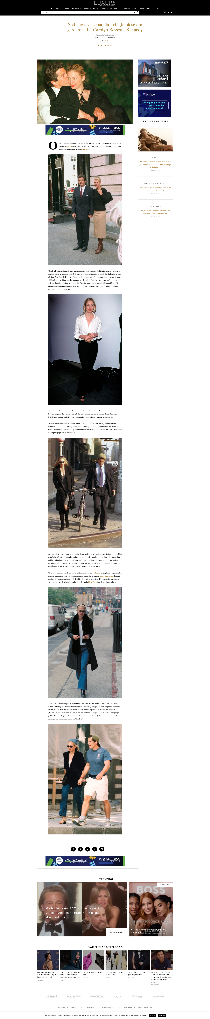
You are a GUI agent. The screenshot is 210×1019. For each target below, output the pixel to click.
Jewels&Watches (109, 8)
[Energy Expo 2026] (85, 129)
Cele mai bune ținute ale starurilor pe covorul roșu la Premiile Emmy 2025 (47, 974)
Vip (158, 8)
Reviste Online (145, 1007)
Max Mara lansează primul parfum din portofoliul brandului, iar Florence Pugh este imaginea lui (155, 164)
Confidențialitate (110, 1007)
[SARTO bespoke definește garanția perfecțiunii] (139, 960)
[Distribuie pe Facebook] (98, 45)
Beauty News (164, 884)
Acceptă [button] (152, 1015)
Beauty (96, 8)
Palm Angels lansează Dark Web (93, 973)
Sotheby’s (86, 149)
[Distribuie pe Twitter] (101, 45)
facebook (162, 12)
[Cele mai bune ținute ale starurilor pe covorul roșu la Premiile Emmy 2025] (48, 960)
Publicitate (76, 1007)
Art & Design (155, 207)
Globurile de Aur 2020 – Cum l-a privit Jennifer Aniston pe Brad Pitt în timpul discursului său (72, 913)
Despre (61, 1007)
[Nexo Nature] (154, 86)
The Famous (76, 8)
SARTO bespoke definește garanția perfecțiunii (137, 973)
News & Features (152, 184)
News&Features (62, 8)
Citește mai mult (116, 932)
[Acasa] (51, 8)
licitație (69, 146)
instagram (165, 12)
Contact (91, 1007)
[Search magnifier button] (137, 12)
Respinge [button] (162, 1015)
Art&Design (124, 8)
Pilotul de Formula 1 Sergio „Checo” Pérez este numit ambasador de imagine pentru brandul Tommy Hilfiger (161, 975)
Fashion (87, 8)
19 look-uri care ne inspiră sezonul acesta (115, 973)
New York (92, 582)
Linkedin (168, 12)
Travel (163, 184)
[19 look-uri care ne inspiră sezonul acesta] (116, 960)
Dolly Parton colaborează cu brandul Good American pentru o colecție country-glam (70, 974)
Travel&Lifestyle (147, 8)
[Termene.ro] (154, 116)
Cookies (128, 1007)
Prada (97, 573)
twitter (171, 12)
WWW (134, 8)
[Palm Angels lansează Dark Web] (93, 960)
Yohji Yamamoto (107, 576)
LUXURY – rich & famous (105, 3)
